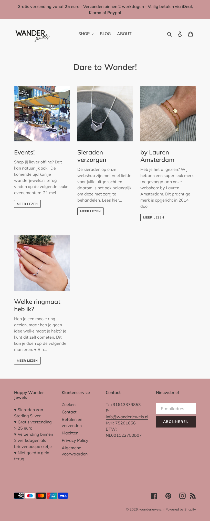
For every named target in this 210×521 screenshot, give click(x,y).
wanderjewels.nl (151, 509)
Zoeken (69, 404)
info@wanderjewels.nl (127, 416)
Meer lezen (27, 204)
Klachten (70, 432)
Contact (69, 411)
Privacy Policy (75, 440)
